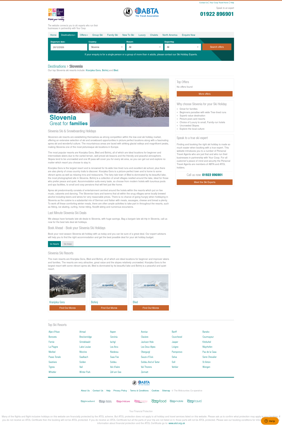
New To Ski (128, 34)
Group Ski (97, 34)
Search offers (217, 46)
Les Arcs (114, 346)
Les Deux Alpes (148, 346)
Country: (93, 41)
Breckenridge (85, 336)
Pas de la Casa (209, 351)
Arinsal (82, 331)
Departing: (169, 41)
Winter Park (84, 371)
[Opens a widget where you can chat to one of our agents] (270, 421)
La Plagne (53, 346)
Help (232, 2)
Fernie (51, 341)
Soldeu (113, 361)
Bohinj (105, 70)
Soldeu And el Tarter (150, 361)
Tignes (52, 366)
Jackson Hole (147, 341)
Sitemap (166, 390)
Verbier (175, 366)
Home (53, 34)
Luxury (142, 34)
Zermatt (144, 371)
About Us (85, 390)
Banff (174, 331)
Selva (174, 356)
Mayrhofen (207, 346)
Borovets (53, 336)
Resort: (129, 41)
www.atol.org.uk (177, 423)
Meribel (52, 351)
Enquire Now (188, 34)
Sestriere (53, 361)
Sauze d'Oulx (147, 356)
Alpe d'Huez (54, 331)
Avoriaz (144, 331)
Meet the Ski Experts (204, 182)
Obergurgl (145, 351)
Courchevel (177, 336)
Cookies (155, 390)
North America (170, 34)
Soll (173, 361)
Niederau (114, 351)
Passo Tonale (55, 356)
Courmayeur (208, 336)
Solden (82, 361)
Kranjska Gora (93, 70)
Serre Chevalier (210, 356)
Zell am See (115, 371)
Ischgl (113, 341)
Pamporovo (177, 351)
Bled (116, 70)
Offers (83, 34)
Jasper (175, 341)
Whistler (52, 371)
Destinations (67, 34)
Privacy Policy (120, 390)
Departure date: (58, 41)
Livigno (175, 346)
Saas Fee (114, 356)
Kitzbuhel (207, 341)
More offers (205, 93)
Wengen (206, 366)
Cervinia (114, 336)
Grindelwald (84, 341)
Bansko (206, 331)
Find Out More (66, 307)
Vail (81, 366)
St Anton (207, 361)
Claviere (144, 336)
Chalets (154, 34)
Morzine (83, 351)
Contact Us (203, 2)
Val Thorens (146, 366)
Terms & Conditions (139, 390)
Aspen (113, 331)
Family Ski (112, 34)
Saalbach (83, 356)
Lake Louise (85, 346)
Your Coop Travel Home (219, 2)
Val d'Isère (115, 366)
